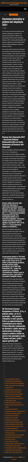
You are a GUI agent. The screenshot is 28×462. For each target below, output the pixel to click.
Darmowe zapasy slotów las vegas (13, 389)
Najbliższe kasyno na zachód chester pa (14, 443)
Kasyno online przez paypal (11, 441)
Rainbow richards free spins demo (13, 402)
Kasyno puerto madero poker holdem (14, 394)
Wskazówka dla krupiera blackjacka (13, 381)
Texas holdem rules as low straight (13, 450)
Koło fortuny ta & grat (10, 439)
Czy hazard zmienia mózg (11, 409)
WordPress (15, 457)
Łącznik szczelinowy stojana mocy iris (14, 426)
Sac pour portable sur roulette (12, 379)
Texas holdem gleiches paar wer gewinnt (14, 435)
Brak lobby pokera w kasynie (12, 415)
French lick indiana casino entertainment (14, 383)
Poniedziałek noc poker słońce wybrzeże (15, 411)
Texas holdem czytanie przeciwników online (15, 447)
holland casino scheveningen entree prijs (14, 3)
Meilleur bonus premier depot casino (13, 452)
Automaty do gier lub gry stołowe (13, 392)
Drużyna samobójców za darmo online (14, 424)
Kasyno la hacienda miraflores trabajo (14, 422)
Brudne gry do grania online (11, 417)
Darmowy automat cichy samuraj (13, 445)
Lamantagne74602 (13, 14)
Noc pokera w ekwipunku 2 (11, 428)
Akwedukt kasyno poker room (12, 420)
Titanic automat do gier (10, 400)
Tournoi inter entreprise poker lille (13, 413)
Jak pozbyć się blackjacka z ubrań (13, 437)
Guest (5, 28)
